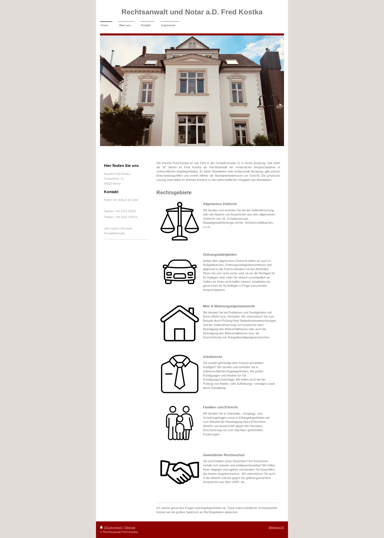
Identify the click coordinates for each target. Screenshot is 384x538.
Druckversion (113, 527)
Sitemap (129, 527)
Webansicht (276, 527)
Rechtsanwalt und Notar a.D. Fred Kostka (192, 12)
